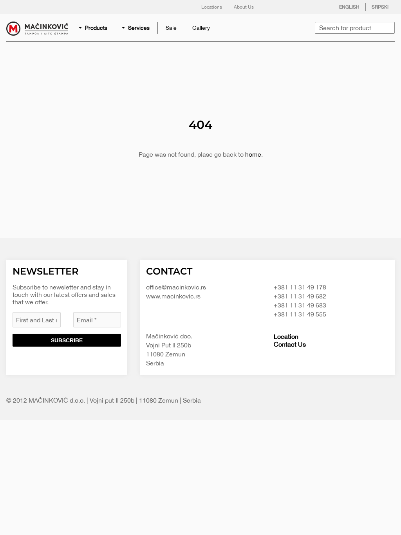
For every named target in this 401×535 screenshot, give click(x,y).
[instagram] (304, 7)
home (253, 154)
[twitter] (289, 7)
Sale (171, 28)
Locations (211, 7)
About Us (244, 7)
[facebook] (273, 7)
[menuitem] (93, 28)
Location (286, 336)
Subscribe (67, 340)
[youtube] (320, 7)
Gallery (201, 28)
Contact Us (290, 344)
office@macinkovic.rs (176, 287)
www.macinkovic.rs (173, 296)
